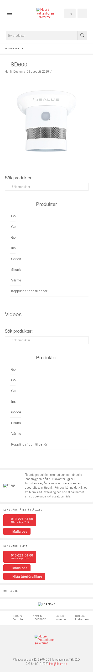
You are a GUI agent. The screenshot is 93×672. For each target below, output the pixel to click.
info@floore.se (58, 664)
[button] (10, 13)
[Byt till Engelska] (46, 604)
